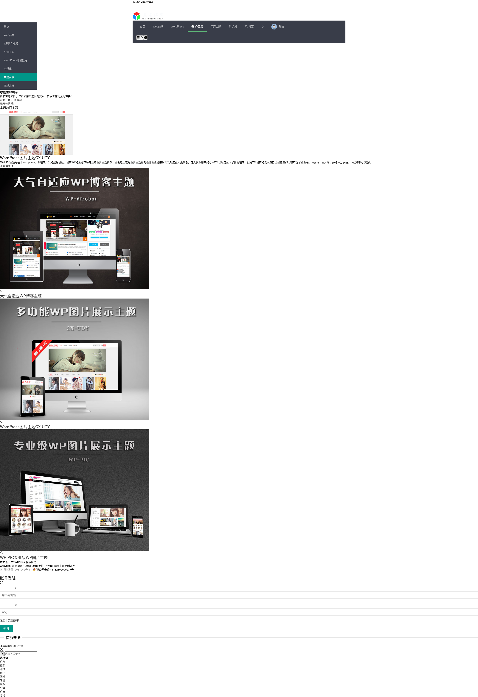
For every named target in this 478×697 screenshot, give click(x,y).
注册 (2, 620)
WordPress (177, 26)
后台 (2, 661)
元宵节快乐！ (8, 103)
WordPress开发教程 (15, 60)
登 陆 (6, 628)
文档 (234, 26)
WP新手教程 (11, 43)
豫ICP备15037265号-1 (17, 569)
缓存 (2, 684)
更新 (2, 665)
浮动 (2, 695)
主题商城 (9, 77)
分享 (2, 688)
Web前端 (158, 26)
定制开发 (5, 100)
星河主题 (215, 26)
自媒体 (8, 68)
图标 (2, 676)
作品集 (198, 26)
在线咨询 (16, 100)
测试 (2, 669)
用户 (2, 673)
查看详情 (5, 166)
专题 (2, 680)
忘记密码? (13, 620)
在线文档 (9, 85)
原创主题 (9, 52)
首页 (142, 26)
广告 (2, 691)
